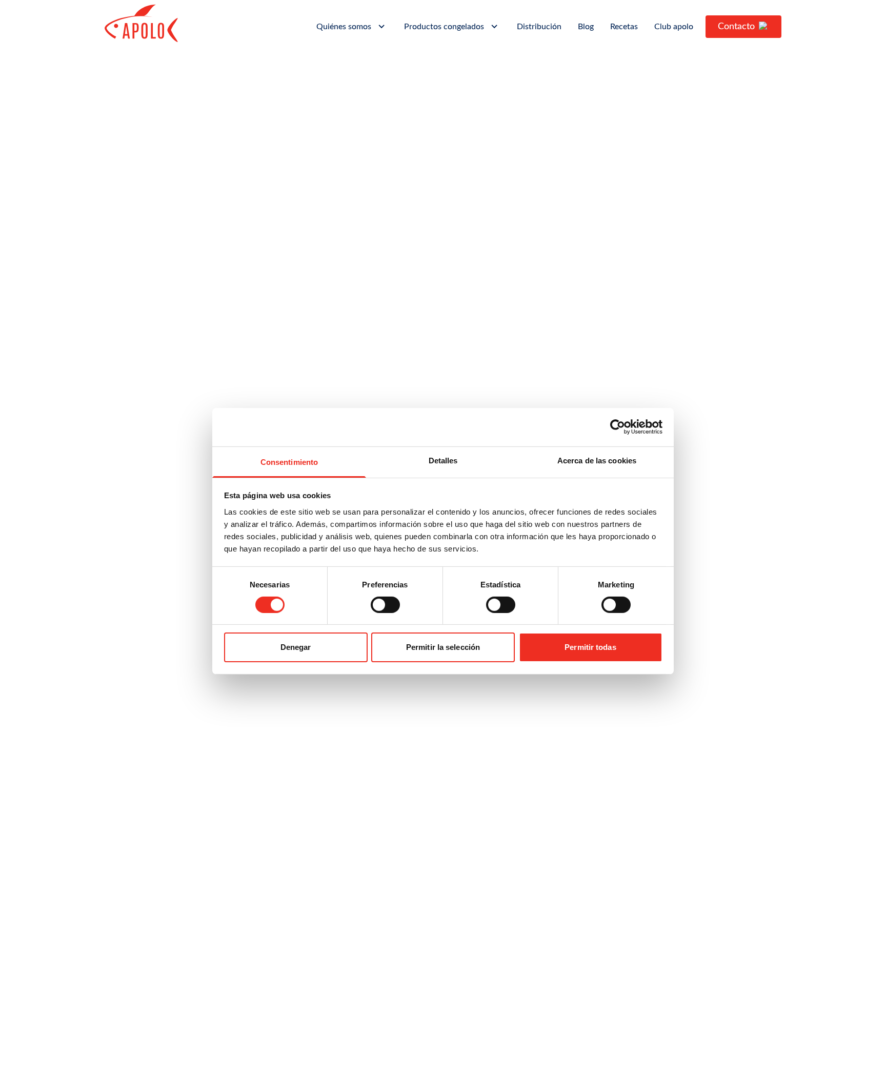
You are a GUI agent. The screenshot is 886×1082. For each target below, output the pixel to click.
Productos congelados (444, 27)
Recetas (624, 27)
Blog (586, 27)
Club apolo (673, 27)
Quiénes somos (343, 27)
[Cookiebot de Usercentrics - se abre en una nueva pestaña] (617, 427)
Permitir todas (590, 647)
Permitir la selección (443, 647)
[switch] (385, 605)
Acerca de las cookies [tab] (596, 460)
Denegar (295, 647)
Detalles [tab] (443, 460)
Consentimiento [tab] (289, 461)
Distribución (539, 27)
